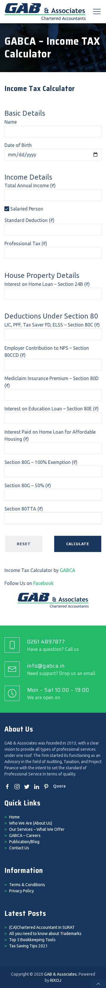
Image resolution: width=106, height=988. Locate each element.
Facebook (43, 583)
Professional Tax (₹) (25, 243)
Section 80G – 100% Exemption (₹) (40, 462)
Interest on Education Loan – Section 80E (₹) (51, 408)
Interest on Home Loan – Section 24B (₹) (47, 284)
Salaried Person (26, 208)
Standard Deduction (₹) (29, 220)
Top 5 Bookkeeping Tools (32, 939)
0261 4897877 (46, 641)
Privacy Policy (21, 890)
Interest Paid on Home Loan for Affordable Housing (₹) (50, 435)
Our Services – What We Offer (36, 829)
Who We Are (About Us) (30, 823)
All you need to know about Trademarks (45, 933)
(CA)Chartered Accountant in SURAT (42, 927)
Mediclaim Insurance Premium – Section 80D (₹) (51, 382)
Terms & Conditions (27, 884)
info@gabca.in (46, 665)
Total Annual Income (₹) (30, 185)
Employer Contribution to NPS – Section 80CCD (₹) (46, 351)
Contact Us (19, 848)
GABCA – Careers (25, 835)
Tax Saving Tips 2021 (28, 946)
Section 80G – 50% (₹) (27, 485)
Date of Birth (18, 145)
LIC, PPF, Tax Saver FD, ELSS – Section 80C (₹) (52, 324)
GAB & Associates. (61, 974)
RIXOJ (55, 980)
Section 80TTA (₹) (23, 508)
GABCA (67, 570)
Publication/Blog (24, 841)
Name (10, 122)
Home (14, 817)
